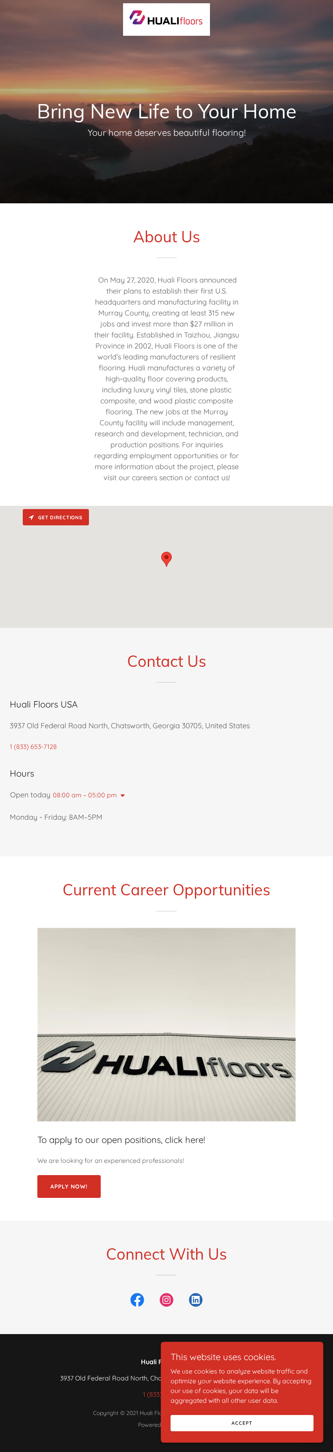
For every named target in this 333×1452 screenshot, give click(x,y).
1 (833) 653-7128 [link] (33, 746)
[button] (121, 795)
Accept (241, 1423)
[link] (166, 6)
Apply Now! (69, 1186)
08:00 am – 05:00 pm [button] (85, 795)
